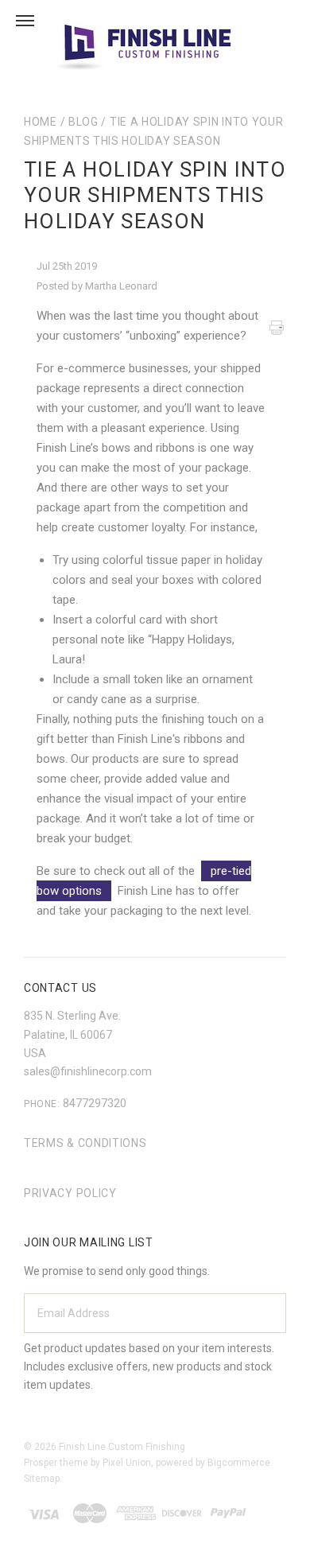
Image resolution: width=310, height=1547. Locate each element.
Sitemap (42, 1478)
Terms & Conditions (85, 1143)
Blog (83, 121)
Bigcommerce (238, 1462)
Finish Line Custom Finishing (122, 1446)
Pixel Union (127, 1462)
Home (40, 121)
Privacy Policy (70, 1193)
